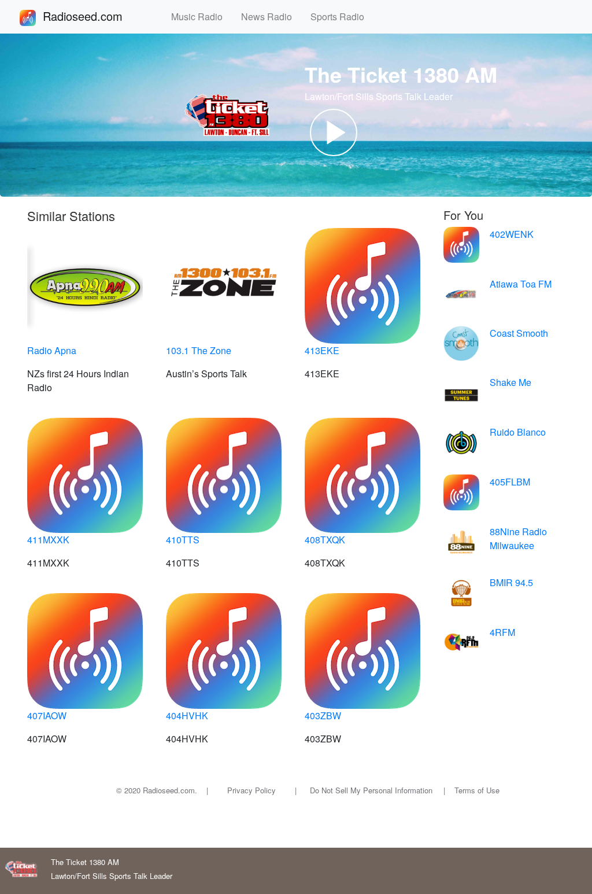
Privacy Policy (251, 790)
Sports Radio (341, 16)
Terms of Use (477, 790)
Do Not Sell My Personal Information (371, 790)
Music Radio (201, 16)
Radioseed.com (96, 16)
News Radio (271, 16)
